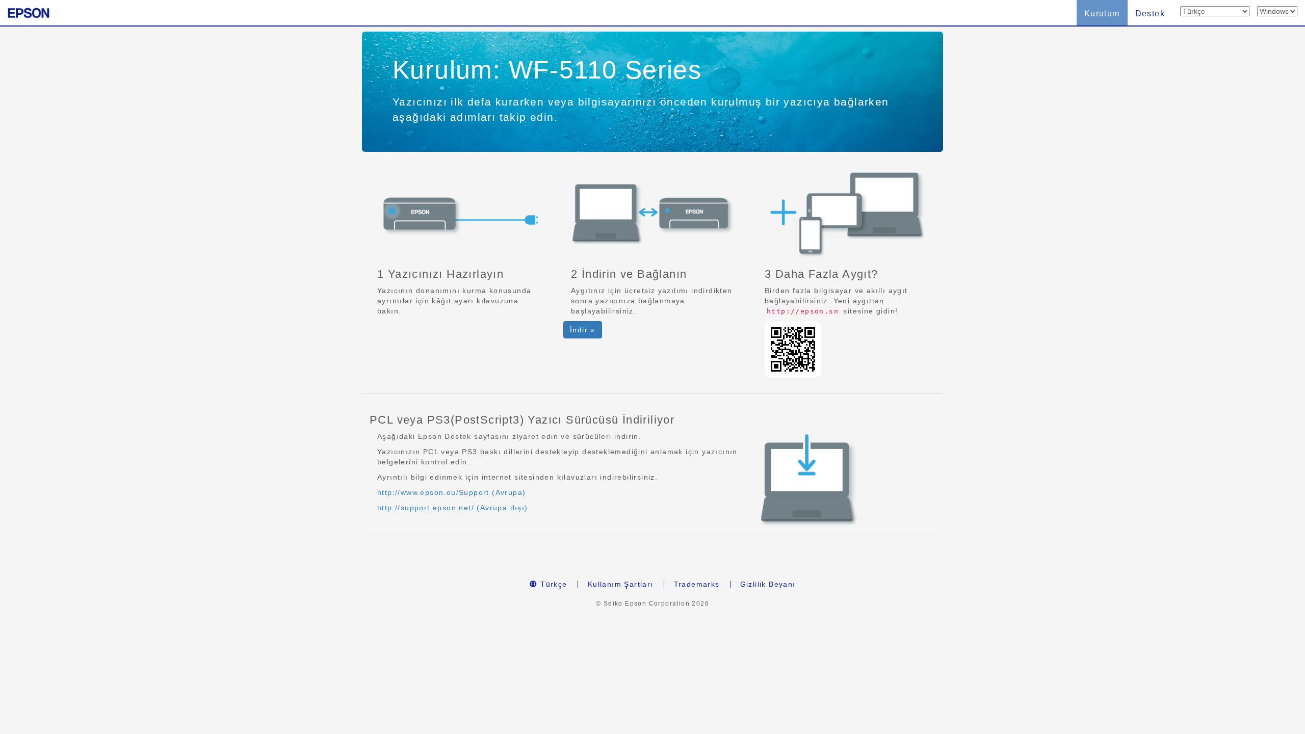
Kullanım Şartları (621, 584)
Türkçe (552, 584)
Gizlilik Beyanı (768, 584)
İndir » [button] (582, 330)
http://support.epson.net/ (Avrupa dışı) (452, 508)
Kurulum (1102, 13)
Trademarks (697, 584)
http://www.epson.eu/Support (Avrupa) (451, 492)
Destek (1150, 13)
